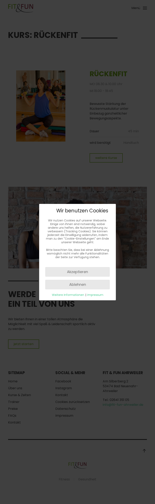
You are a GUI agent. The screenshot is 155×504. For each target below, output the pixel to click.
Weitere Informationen (68, 295)
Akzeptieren (77, 271)
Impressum (95, 295)
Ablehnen (77, 284)
